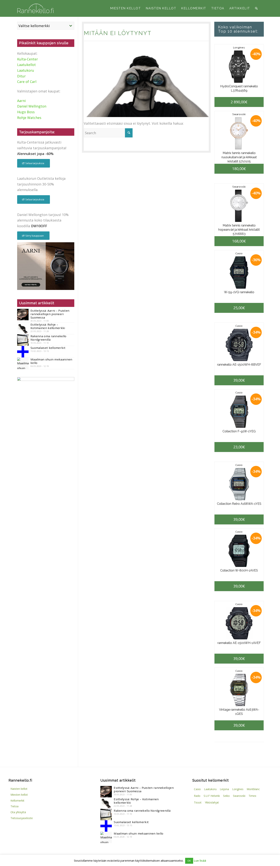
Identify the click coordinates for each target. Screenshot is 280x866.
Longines (239, 47)
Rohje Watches (29, 117)
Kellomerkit (17, 800)
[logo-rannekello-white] (35, 8)
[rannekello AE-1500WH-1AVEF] (239, 623)
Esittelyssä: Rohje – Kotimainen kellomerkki (47, 326)
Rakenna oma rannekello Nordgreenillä (48, 337)
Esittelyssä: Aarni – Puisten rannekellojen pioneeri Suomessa (49, 314)
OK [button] (189, 860)
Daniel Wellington (31, 106)
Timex (252, 796)
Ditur (21, 76)
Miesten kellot (19, 794)
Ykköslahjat (212, 802)
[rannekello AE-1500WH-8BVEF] (239, 345)
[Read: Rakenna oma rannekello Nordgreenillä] (23, 340)
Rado (197, 796)
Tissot (198, 802)
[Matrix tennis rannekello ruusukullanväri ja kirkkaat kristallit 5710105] (239, 133)
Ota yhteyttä (18, 812)
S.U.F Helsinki (212, 796)
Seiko (226, 796)
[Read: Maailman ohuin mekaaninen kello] (23, 363)
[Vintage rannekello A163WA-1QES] (239, 690)
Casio (239, 253)
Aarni (21, 100)
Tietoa (14, 806)
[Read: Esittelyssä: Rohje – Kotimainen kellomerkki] (23, 328)
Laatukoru (25, 70)
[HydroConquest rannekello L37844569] (239, 67)
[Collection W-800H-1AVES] (239, 551)
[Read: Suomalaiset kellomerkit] (23, 351)
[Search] (256, 8)
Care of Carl (26, 81)
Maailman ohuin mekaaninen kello (51, 361)
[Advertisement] (45, 450)
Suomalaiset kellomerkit (47, 348)
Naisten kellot (18, 789)
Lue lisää (200, 860)
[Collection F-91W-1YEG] (239, 412)
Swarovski (239, 114)
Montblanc (253, 789)
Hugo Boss (26, 112)
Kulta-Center (27, 59)
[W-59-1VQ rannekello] (239, 272)
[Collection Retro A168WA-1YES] (239, 484)
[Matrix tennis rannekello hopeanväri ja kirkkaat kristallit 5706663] (239, 206)
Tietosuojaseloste (21, 818)
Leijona (224, 789)
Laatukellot (26, 64)
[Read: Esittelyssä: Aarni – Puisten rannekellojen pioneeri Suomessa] (23, 314)
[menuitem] (125, 8)
